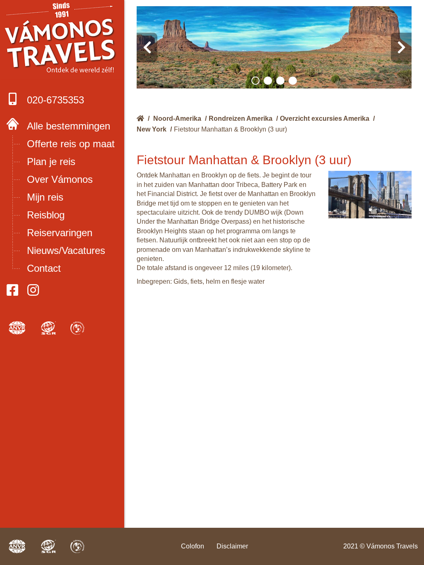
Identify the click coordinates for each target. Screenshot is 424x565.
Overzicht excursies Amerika (324, 118)
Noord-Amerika (177, 118)
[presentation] (147, 47)
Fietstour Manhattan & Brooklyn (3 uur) (230, 129)
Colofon (192, 546)
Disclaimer (232, 546)
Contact (44, 268)
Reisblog (46, 214)
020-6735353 (55, 99)
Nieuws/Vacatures (66, 250)
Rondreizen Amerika (240, 118)
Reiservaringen (59, 232)
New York (151, 129)
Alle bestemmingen (68, 126)
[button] (255, 81)
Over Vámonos (60, 179)
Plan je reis (51, 161)
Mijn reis (45, 197)
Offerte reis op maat (71, 143)
